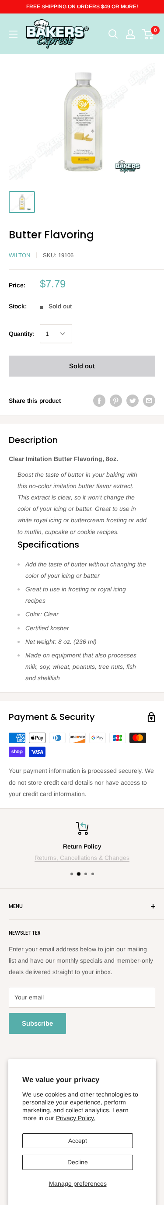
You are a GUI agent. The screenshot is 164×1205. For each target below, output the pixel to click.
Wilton (19, 255)
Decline (77, 1162)
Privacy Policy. (75, 1117)
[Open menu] (13, 34)
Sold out (82, 366)
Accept (77, 1140)
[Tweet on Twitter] (132, 400)
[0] (148, 34)
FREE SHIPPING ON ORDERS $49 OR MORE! (82, 6)
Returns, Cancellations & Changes (82, 857)
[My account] (130, 34)
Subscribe (37, 1023)
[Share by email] (149, 400)
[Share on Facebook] (99, 400)
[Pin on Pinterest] (116, 400)
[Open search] (113, 34)
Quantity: (22, 333)
